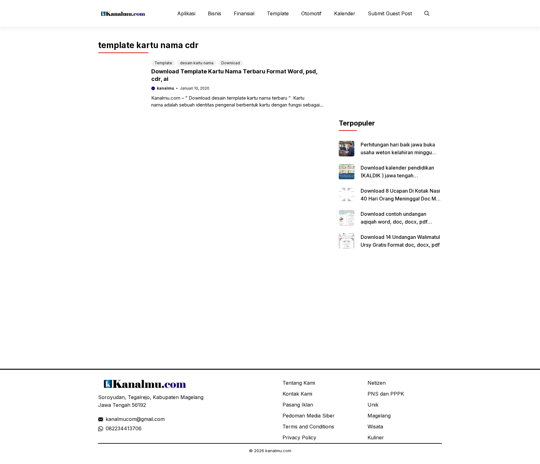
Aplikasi (186, 13)
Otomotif (311, 13)
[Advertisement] (390, 79)
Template (278, 13)
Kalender (344, 13)
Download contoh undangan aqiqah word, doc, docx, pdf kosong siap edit (394, 222)
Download (230, 63)
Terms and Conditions (308, 426)
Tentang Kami (298, 383)
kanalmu (165, 88)
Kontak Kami (297, 394)
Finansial (244, 13)
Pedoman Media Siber (308, 415)
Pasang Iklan (297, 405)
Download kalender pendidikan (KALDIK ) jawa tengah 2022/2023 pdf (397, 175)
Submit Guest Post (390, 13)
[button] (426, 13)
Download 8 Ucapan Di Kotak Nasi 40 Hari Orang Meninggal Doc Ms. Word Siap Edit (400, 199)
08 (109, 428)
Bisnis (214, 13)
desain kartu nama (196, 63)
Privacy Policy (299, 437)
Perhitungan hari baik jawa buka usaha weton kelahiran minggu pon (398, 152)
